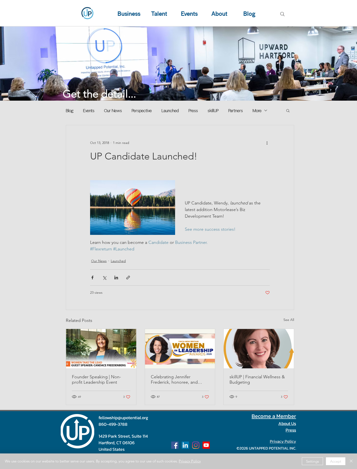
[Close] (351, 461)
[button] (288, 110)
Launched (170, 110)
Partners (235, 110)
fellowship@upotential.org (123, 417)
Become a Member (274, 416)
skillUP (213, 110)
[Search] (282, 14)
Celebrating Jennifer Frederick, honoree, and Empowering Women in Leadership (174, 379)
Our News (113, 110)
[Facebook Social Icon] (174, 445)
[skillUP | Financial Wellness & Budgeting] (259, 348)
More (257, 110)
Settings (312, 461)
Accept (335, 461)
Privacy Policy (190, 461)
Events (88, 110)
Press (193, 110)
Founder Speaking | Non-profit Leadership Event (96, 379)
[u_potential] (195, 445)
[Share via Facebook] (92, 277)
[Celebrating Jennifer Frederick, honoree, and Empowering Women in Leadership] (180, 348)
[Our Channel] (206, 445)
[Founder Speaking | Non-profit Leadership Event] (101, 348)
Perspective (142, 110)
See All (288, 320)
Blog (69, 110)
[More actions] (267, 143)
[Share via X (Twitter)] (104, 277)
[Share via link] (128, 277)
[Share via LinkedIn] (116, 277)
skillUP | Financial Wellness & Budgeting (257, 379)
